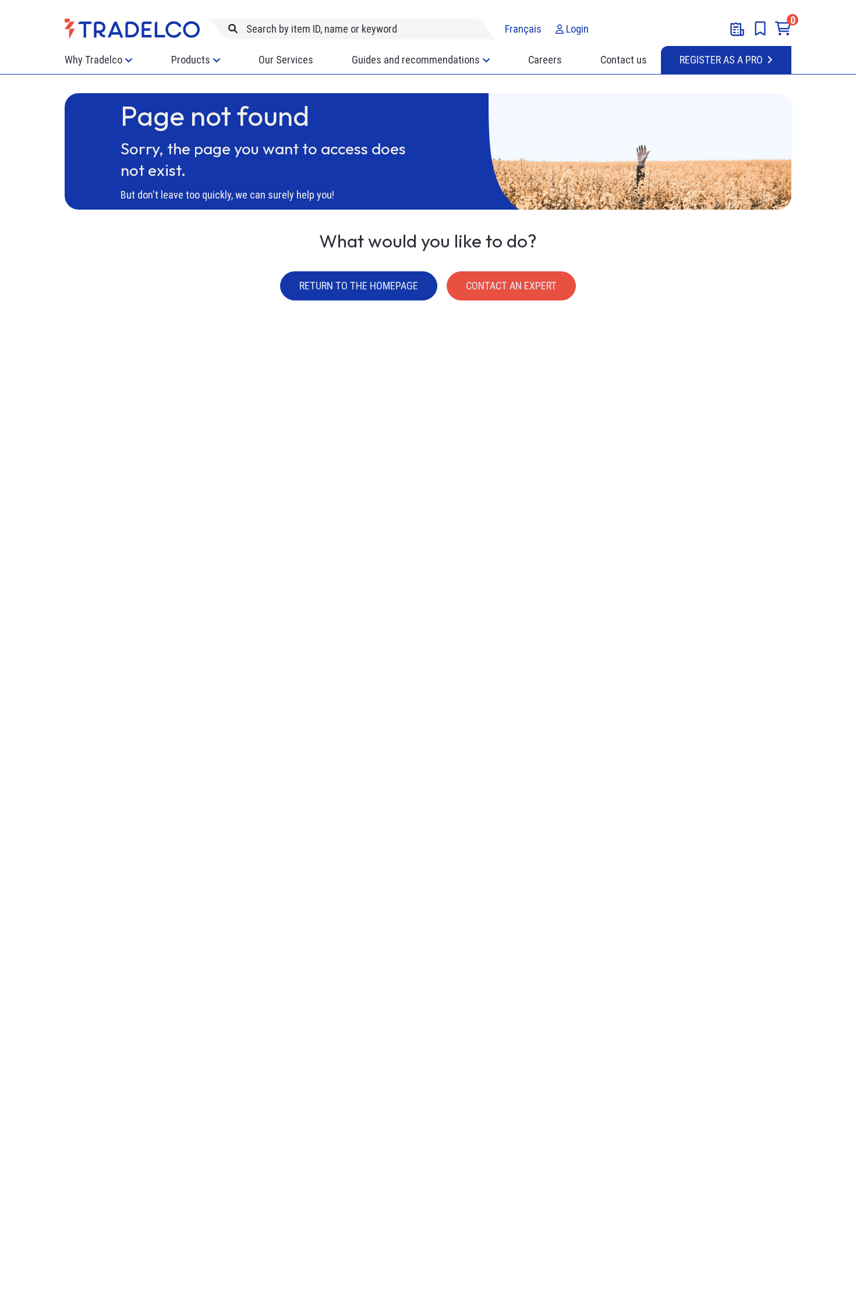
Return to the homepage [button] (358, 285)
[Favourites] (760, 28)
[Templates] (737, 29)
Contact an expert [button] (511, 285)
